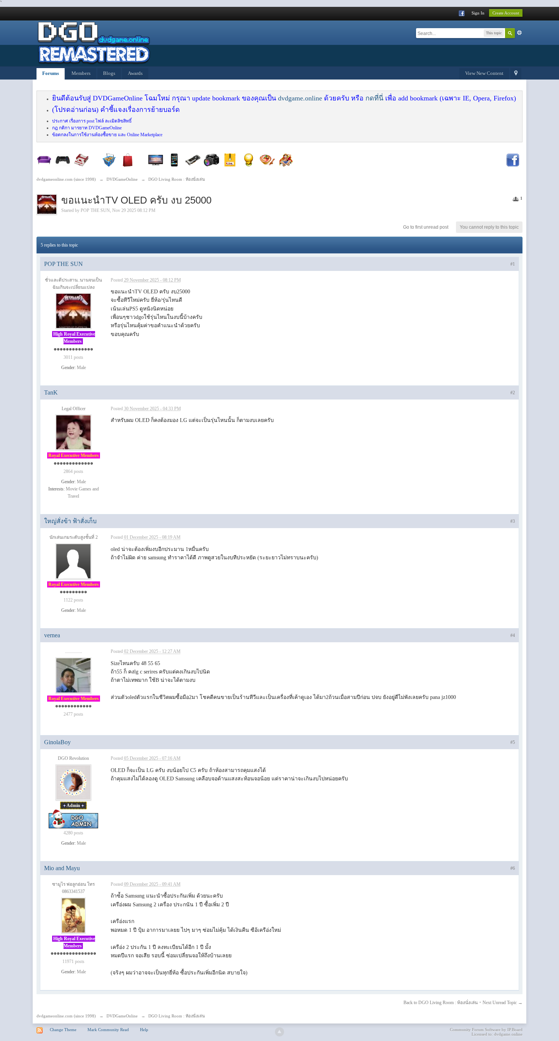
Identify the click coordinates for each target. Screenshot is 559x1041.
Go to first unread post (425, 227)
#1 (512, 264)
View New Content (484, 73)
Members (81, 73)
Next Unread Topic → (502, 1002)
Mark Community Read (108, 1029)
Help (144, 1029)
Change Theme (63, 1029)
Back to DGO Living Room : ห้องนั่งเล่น (440, 1002)
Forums (50, 73)
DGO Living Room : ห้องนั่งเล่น (176, 1016)
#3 (512, 521)
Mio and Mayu (62, 868)
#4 (512, 635)
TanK (51, 392)
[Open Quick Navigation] (515, 74)
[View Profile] (73, 310)
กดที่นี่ (374, 98)
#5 (512, 742)
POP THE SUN (95, 210)
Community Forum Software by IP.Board (486, 1029)
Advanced (519, 33)
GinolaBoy (57, 742)
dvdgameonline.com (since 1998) (66, 1016)
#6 (512, 868)
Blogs (109, 73)
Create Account (505, 13)
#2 (512, 392)
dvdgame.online (300, 98)
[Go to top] (279, 1031)
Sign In (478, 13)
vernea (52, 635)
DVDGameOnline (122, 1016)
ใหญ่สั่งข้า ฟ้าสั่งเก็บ (70, 521)
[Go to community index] (94, 43)
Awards (135, 73)
